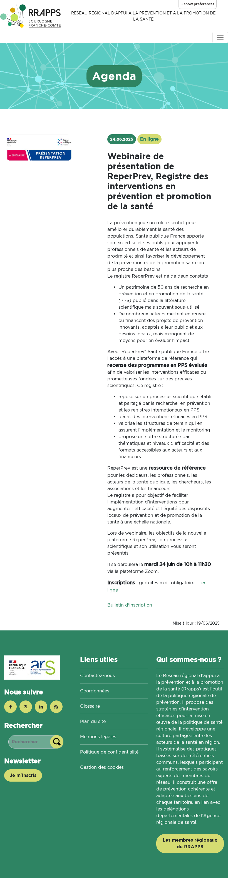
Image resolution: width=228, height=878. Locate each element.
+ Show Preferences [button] (197, 3)
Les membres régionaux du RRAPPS (190, 843)
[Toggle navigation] (220, 37)
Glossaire (90, 706)
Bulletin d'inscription (129, 605)
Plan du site (93, 721)
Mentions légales (98, 736)
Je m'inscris (23, 775)
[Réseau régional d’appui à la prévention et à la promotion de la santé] (31, 16)
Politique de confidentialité (109, 752)
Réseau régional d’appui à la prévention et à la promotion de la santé (143, 16)
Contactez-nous (97, 675)
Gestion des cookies (102, 767)
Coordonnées (94, 691)
